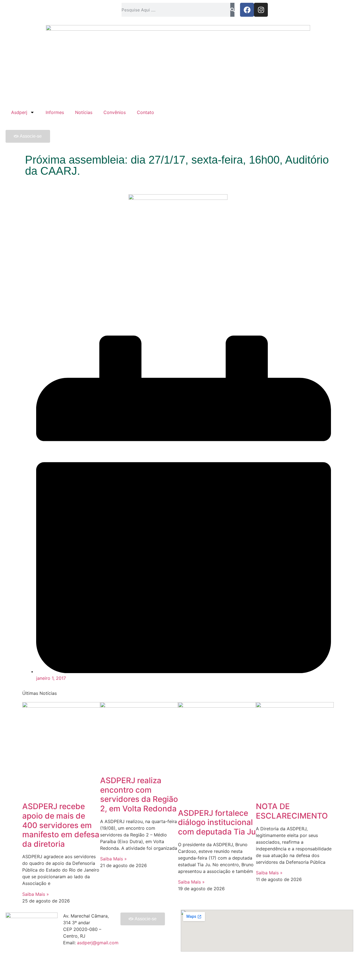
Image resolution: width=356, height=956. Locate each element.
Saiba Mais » (35, 894)
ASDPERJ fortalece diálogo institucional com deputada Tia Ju (217, 822)
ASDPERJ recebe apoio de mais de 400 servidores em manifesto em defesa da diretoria (60, 825)
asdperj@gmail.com (97, 942)
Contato (145, 112)
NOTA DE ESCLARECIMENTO (292, 811)
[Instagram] (261, 10)
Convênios (114, 112)
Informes (55, 112)
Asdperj (19, 112)
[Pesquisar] (232, 10)
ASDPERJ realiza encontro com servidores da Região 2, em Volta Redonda (139, 794)
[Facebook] (247, 10)
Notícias (83, 112)
